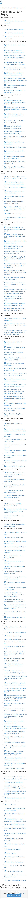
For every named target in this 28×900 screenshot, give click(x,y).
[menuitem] (1, 3)
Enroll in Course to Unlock (14, 895)
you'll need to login (20, 893)
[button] (1, 1)
